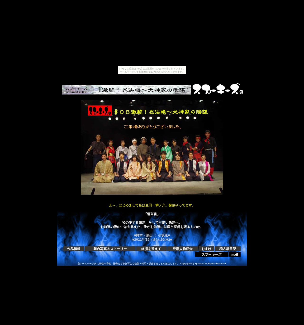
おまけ (206, 249)
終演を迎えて (151, 249)
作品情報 (74, 249)
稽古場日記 (227, 249)
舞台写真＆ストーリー (110, 249)
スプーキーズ (212, 254)
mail (234, 254)
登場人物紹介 (183, 249)
